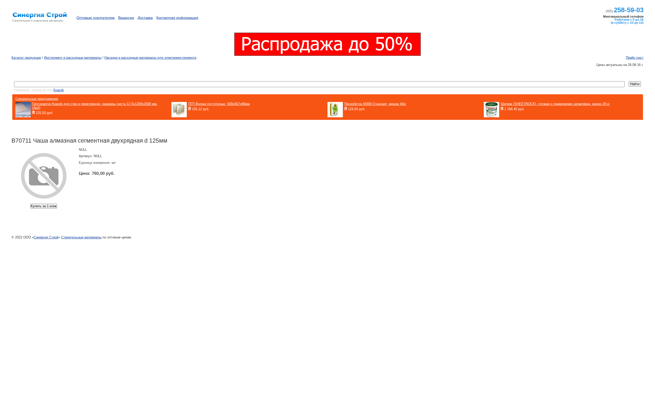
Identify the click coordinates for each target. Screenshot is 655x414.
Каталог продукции (535, 15)
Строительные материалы (81, 237)
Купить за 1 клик (44, 206)
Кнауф (58, 90)
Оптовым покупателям (96, 18)
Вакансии (126, 18)
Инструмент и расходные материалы (72, 58)
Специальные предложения (36, 99)
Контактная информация (177, 18)
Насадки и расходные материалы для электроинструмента (150, 58)
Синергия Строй (46, 237)
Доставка (145, 18)
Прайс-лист (634, 58)
